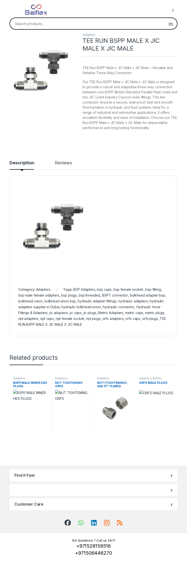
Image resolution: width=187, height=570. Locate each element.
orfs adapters (113, 318)
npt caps (47, 318)
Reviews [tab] (63, 163)
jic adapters (58, 313)
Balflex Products (150, 380)
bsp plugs (69, 295)
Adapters (89, 34)
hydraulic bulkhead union (81, 307)
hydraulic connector (118, 307)
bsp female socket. (128, 289)
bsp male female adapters (38, 295)
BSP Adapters (84, 289)
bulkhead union (30, 301)
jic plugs (90, 313)
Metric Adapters (110, 313)
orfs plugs (150, 318)
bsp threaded (89, 295)
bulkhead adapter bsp (147, 295)
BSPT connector (115, 295)
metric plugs (154, 313)
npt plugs (93, 318)
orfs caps (132, 318)
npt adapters (28, 318)
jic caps (76, 313)
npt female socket (70, 318)
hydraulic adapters (133, 301)
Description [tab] (21, 163)
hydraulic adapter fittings (97, 301)
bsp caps (104, 289)
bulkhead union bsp (60, 301)
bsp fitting (153, 289)
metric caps (134, 313)
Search (171, 23)
